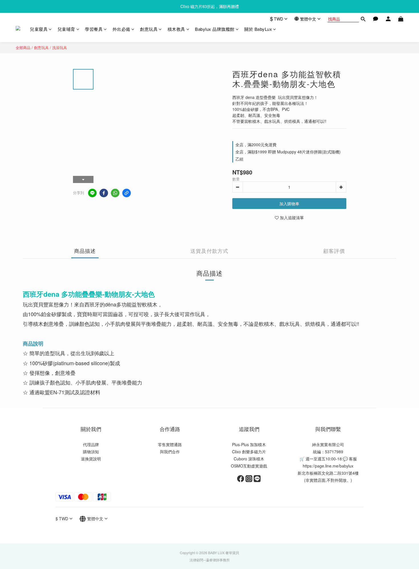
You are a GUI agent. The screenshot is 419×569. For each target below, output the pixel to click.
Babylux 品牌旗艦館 (215, 29)
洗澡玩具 (59, 47)
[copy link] (126, 193)
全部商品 (23, 47)
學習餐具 (94, 29)
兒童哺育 (66, 29)
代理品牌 (91, 444)
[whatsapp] (115, 193)
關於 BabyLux (258, 29)
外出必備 (121, 29)
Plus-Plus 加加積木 (249, 444)
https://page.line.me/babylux (328, 466)
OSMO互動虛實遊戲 (249, 466)
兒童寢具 (39, 29)
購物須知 (91, 451)
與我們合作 (170, 451)
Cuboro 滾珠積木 (249, 459)
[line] (92, 193)
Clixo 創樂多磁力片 (249, 451)
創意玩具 (149, 29)
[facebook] (103, 193)
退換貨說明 (91, 459)
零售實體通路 (170, 444)
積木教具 (176, 29)
